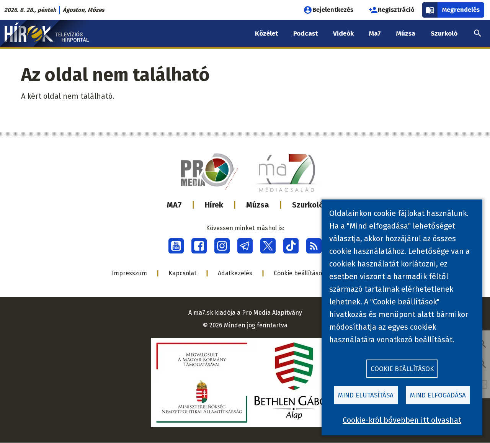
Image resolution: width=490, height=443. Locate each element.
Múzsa (257, 204)
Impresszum (129, 273)
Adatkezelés (235, 273)
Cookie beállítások (299, 273)
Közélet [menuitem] (266, 33)
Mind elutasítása (366, 395)
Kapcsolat (182, 273)
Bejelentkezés (332, 9)
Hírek (214, 204)
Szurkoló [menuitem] (444, 33)
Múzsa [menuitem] (405, 33)
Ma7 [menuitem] (375, 33)
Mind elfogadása (438, 395)
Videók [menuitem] (343, 33)
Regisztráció (396, 9)
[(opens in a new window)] (176, 245)
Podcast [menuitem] (305, 33)
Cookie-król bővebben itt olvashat (402, 420)
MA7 (174, 204)
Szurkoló (307, 204)
